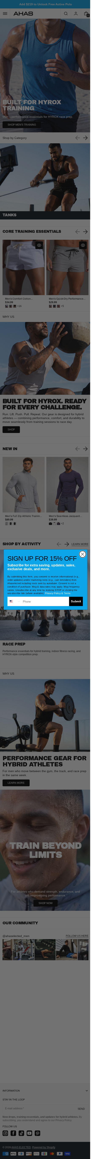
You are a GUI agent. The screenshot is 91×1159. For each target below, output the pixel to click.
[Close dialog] (81, 554)
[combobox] (12, 601)
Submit (74, 601)
